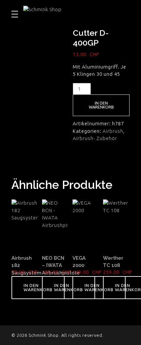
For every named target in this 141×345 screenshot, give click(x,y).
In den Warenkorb (101, 105)
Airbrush (113, 131)
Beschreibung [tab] (29, 160)
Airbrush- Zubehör (95, 138)
